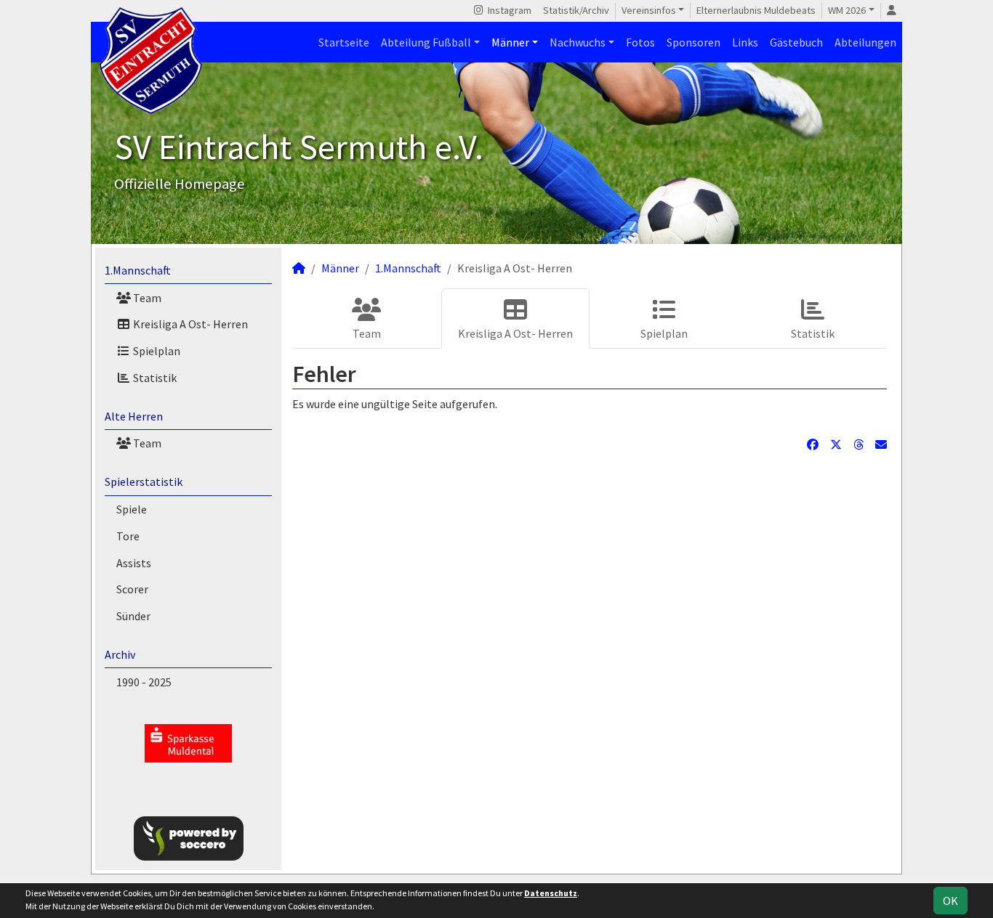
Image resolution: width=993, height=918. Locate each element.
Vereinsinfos (649, 10)
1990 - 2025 (144, 682)
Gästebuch (796, 42)
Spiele (131, 509)
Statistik (154, 377)
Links (745, 42)
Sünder (133, 616)
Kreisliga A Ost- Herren (189, 324)
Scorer (132, 589)
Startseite (343, 42)
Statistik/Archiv (576, 10)
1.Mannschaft (138, 270)
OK (950, 900)
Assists (133, 563)
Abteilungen (865, 42)
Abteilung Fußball (426, 42)
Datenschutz (550, 892)
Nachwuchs (578, 42)
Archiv (120, 654)
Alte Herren (134, 416)
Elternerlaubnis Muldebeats (756, 10)
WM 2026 (847, 10)
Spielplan (155, 351)
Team (146, 298)
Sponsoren (693, 42)
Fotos (640, 42)
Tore (128, 536)
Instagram (508, 10)
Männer (510, 42)
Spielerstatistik (143, 481)
